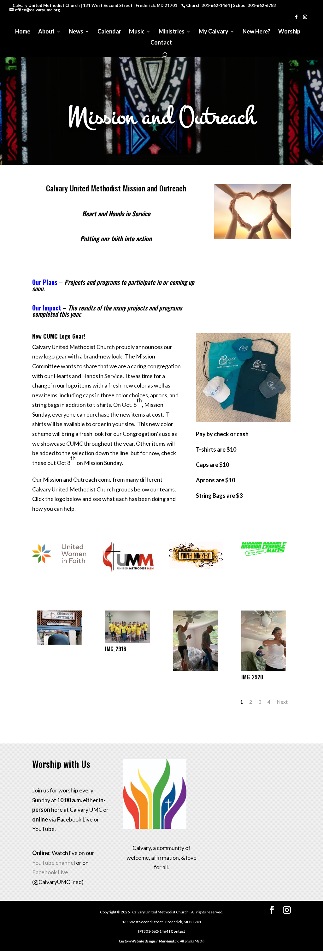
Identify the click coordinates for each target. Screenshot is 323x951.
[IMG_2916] (127, 640)
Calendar (109, 32)
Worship (289, 32)
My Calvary (213, 32)
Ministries (172, 32)
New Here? (256, 32)
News (76, 32)
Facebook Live (50, 872)
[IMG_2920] (263, 668)
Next (282, 702)
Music (136, 32)
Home (22, 32)
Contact (161, 43)
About (46, 32)
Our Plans (44, 282)
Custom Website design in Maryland (146, 941)
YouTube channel (53, 862)
